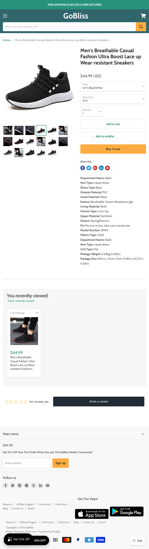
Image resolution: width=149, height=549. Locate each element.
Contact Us (17, 508)
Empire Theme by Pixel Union (21, 531)
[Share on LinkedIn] (101, 168)
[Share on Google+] (95, 168)
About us (7, 504)
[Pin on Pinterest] (107, 168)
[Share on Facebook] (82, 168)
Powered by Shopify (49, 531)
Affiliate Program (25, 504)
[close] (37, 313)
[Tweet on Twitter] (89, 168)
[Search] (141, 26)
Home (7, 40)
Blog (5, 508)
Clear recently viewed (21, 300)
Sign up (60, 463)
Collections (61, 504)
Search (31, 508)
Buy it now (113, 149)
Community (44, 504)
